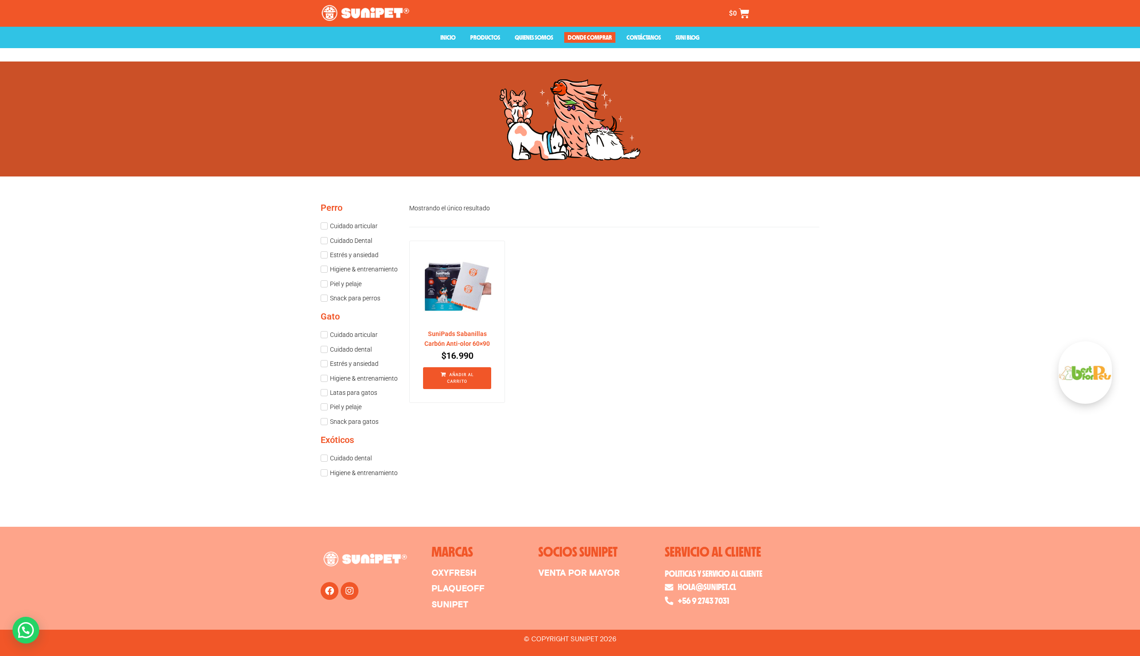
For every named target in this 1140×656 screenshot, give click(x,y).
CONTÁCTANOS (644, 37)
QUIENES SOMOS (534, 37)
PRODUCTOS (485, 37)
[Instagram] (349, 591)
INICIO (448, 37)
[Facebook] (329, 591)
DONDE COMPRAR (590, 37)
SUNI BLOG (688, 37)
